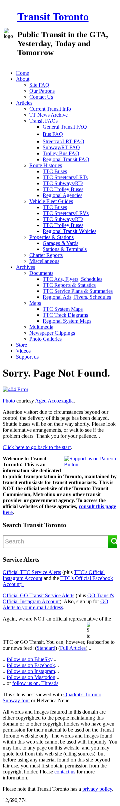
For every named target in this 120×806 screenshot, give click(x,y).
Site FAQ (39, 85)
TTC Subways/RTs (63, 183)
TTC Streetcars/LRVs (66, 213)
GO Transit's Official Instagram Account (58, 598)
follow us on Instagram (31, 671)
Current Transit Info (50, 109)
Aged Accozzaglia (54, 400)
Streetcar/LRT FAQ (63, 141)
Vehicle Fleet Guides (51, 201)
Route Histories (45, 165)
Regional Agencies (62, 195)
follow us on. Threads (35, 683)
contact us (64, 771)
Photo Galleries (45, 339)
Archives (25, 267)
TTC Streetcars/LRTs (65, 177)
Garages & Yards (60, 243)
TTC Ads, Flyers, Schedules (72, 279)
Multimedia (41, 327)
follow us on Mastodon (31, 677)
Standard (46, 648)
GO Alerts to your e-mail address (55, 604)
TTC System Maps (63, 309)
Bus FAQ (53, 134)
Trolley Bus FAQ (61, 153)
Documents (41, 273)
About (22, 79)
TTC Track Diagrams (65, 315)
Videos (23, 351)
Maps (35, 303)
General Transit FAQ (65, 127)
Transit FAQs (43, 121)
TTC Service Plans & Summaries (78, 291)
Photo (9, 400)
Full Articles (73, 648)
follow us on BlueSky (29, 659)
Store (21, 345)
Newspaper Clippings (52, 333)
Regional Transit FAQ (66, 159)
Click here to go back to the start (37, 447)
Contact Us (41, 97)
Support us (27, 357)
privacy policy (97, 789)
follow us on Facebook (31, 665)
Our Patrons (42, 91)
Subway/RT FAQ (61, 147)
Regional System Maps (67, 321)
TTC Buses (55, 171)
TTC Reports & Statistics (69, 285)
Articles (24, 103)
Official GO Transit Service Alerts (38, 595)
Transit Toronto (53, 17)
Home (22, 73)
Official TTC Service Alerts (32, 572)
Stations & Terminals (65, 249)
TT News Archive (48, 115)
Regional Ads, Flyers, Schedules (77, 297)
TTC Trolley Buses (63, 189)
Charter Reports (46, 255)
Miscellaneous (44, 261)
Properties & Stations (51, 237)
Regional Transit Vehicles (69, 231)
